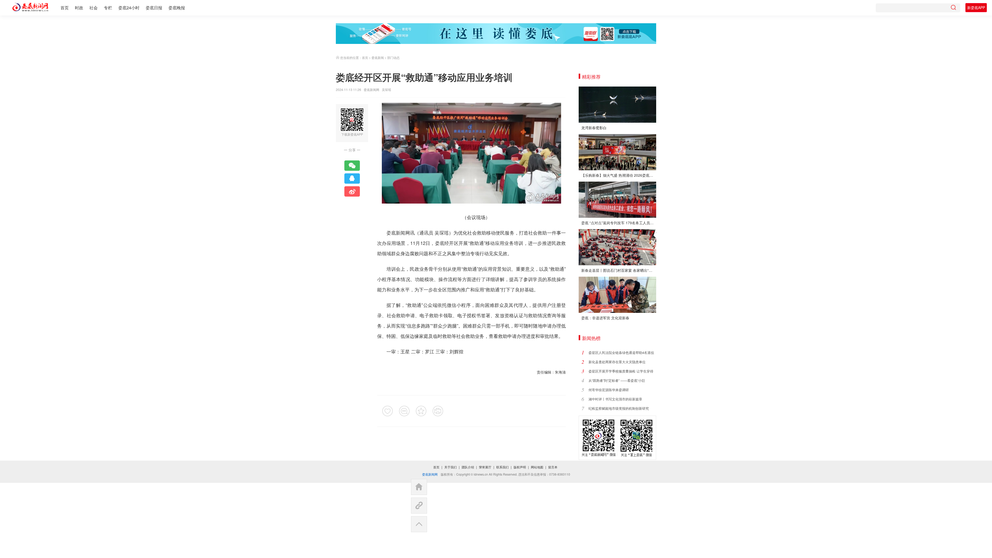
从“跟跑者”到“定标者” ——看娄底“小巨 (616, 380)
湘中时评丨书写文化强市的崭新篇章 (615, 399)
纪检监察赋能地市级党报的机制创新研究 (618, 408)
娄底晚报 (176, 8)
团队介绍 (468, 467)
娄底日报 (154, 8)
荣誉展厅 (485, 467)
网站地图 (537, 467)
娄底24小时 (129, 8)
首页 (64, 8)
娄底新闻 (377, 57)
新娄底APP (976, 7)
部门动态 (393, 57)
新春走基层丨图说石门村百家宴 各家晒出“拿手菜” (618, 270)
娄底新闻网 (371, 89)
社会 (93, 8)
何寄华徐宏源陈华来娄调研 (608, 389)
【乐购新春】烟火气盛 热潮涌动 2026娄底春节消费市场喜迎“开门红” (618, 175)
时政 (79, 8)
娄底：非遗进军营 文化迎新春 (605, 317)
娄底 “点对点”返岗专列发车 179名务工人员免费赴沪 (618, 222)
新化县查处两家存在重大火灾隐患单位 (617, 361)
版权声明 (520, 467)
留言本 (552, 467)
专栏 (108, 8)
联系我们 (502, 467)
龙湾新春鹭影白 (594, 127)
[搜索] (953, 7)
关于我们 (450, 467)
